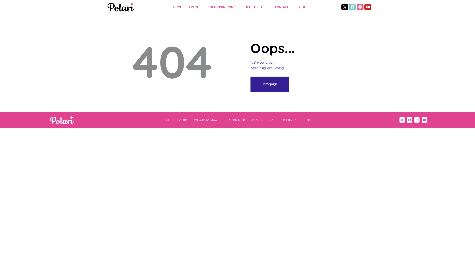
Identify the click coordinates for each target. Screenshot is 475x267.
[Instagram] (360, 7)
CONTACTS (282, 7)
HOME (177, 7)
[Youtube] (367, 7)
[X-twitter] (344, 7)
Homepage (270, 84)
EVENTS (194, 7)
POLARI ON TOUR (255, 7)
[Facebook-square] (352, 7)
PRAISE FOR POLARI (263, 120)
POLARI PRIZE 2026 (221, 7)
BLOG (302, 7)
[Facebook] (409, 120)
